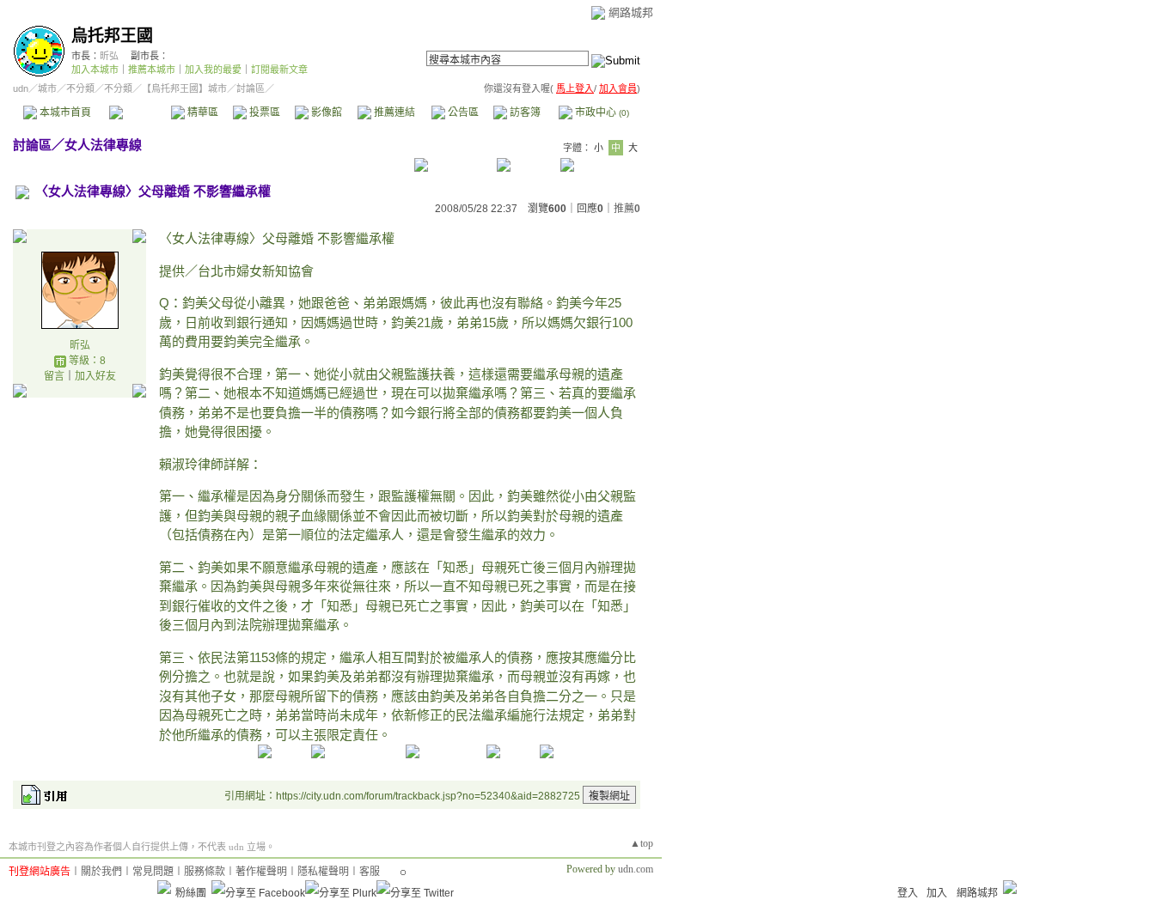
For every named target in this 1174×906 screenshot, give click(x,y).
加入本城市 (95, 69)
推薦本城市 (151, 69)
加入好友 (95, 376)
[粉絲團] (164, 887)
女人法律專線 (103, 144)
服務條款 (204, 872)
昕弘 (109, 56)
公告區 (462, 112)
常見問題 (153, 872)
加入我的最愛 (213, 69)
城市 (47, 88)
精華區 (201, 112)
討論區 (139, 112)
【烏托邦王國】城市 (184, 88)
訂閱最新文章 (279, 69)
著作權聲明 (261, 872)
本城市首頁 (64, 112)
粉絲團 (190, 893)
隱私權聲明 (323, 872)
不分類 (80, 88)
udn (20, 88)
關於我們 (101, 872)
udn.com (635, 869)
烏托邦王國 (112, 36)
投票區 (263, 112)
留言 (54, 376)
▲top (641, 843)
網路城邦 (630, 12)
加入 (936, 893)
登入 (907, 893)
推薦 (627, 209)
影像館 (325, 112)
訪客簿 (524, 112)
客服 (369, 872)
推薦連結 (393, 112)
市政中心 (600, 112)
